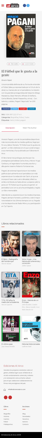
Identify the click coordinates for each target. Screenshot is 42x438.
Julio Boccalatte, (27, 305)
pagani (23, 120)
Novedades (26, 416)
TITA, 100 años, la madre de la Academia (10, 301)
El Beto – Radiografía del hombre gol (9, 260)
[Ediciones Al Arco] (12, 5)
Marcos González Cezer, (33, 307)
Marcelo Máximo (6, 264)
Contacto (25, 424)
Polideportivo (8, 424)
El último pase (7, 344)
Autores (25, 422)
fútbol (21, 117)
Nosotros (25, 419)
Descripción (10, 128)
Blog (23, 414)
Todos (27, 117)
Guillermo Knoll (26, 346)
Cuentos (6, 419)
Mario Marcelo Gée (27, 310)
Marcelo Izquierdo (6, 305)
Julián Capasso (26, 266)
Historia (6, 416)
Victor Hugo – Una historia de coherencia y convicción (31, 261)
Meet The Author (30, 128)
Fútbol (6, 422)
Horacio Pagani (6, 80)
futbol (17, 120)
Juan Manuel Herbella (8, 346)
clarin (12, 120)
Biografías (14, 117)
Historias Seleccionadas (31, 344)
